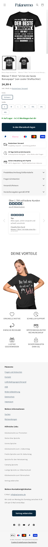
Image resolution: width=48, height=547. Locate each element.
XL (25, 107)
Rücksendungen (11, 419)
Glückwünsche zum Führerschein (17, 475)
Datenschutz (9, 397)
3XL (41, 107)
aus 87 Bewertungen (17, 207)
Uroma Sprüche (10, 443)
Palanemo (18, 539)
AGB (6, 387)
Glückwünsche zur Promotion (16, 433)
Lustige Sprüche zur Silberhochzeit (18, 470)
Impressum (9, 401)
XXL (33, 107)
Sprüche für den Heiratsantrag (16, 459)
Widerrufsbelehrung (12, 392)
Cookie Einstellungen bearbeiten (24, 542)
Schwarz (7, 97)
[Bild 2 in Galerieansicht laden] (24, 63)
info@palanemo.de (18, 494)
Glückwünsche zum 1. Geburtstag (17, 449)
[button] (4, 5)
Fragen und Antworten (13, 372)
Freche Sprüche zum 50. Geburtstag (18, 454)
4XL (5, 112)
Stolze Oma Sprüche (12, 438)
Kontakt (8, 377)
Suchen (7, 414)
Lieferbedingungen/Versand (15, 382)
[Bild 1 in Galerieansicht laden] (9, 63)
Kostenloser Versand (20, 88)
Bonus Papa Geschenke (9, 72)
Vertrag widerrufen (12, 481)
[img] (25, 203)
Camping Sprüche (11, 465)
